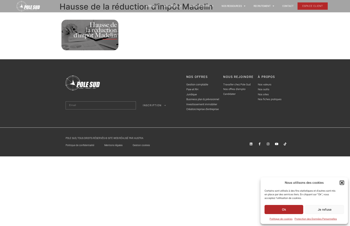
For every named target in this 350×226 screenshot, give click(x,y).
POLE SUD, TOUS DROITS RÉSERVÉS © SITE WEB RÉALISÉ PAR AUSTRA (104, 138)
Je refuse (325, 209)
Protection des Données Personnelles (316, 218)
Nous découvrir (200, 6)
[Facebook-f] (259, 144)
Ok (284, 209)
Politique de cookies (281, 218)
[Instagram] (268, 144)
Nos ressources (232, 6)
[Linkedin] (251, 144)
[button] (342, 183)
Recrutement (262, 6)
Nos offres (171, 6)
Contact (287, 6)
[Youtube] (276, 144)
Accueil (151, 6)
